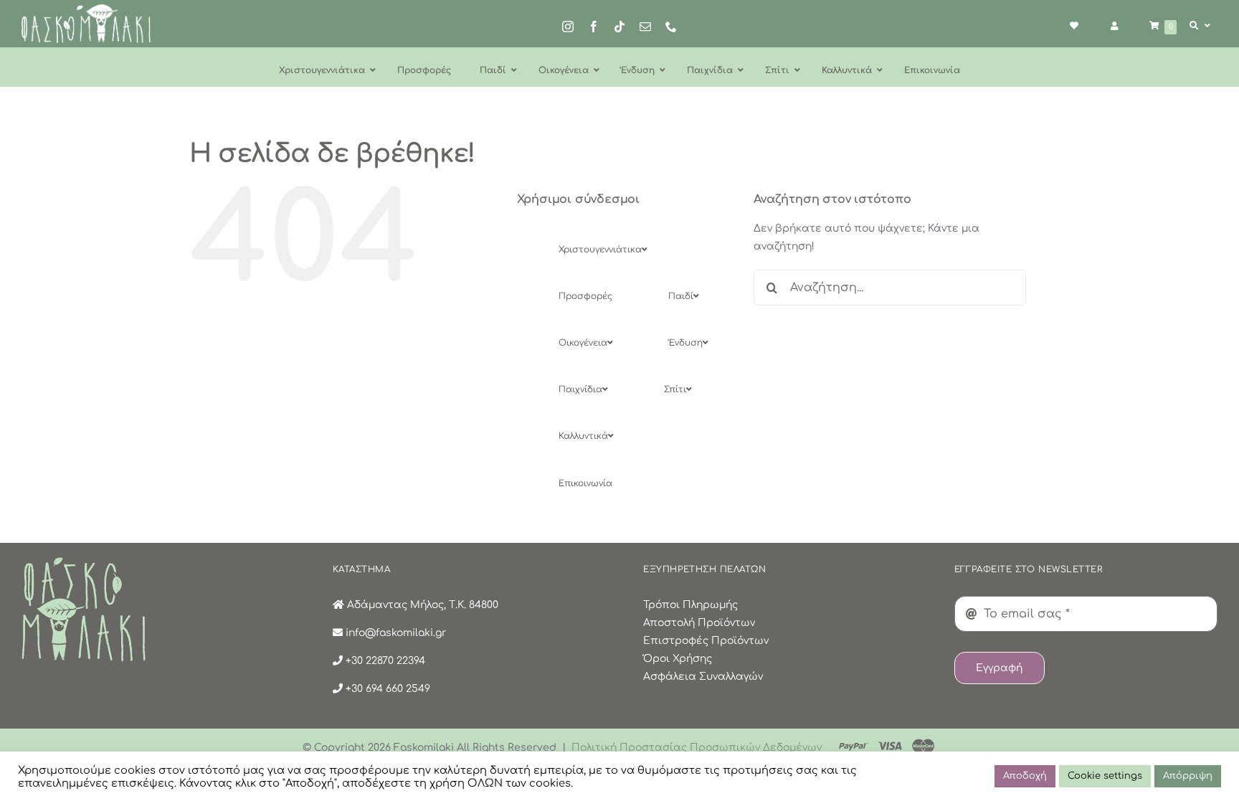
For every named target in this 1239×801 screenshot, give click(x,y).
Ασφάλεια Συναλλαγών (703, 676)
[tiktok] (619, 26)
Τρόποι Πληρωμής (690, 604)
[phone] (671, 26)
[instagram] (568, 26)
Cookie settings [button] (1105, 776)
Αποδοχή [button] (1025, 776)
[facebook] (593, 26)
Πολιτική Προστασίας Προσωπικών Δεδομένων (696, 747)
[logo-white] (86, 9)
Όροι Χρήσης (677, 658)
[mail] (645, 26)
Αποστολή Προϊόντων (699, 622)
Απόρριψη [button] (1187, 776)
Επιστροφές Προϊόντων (706, 640)
